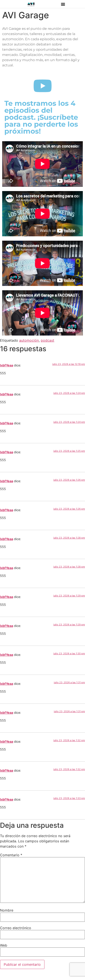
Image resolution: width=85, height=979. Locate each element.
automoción (29, 340)
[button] (63, 4)
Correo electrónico (15, 928)
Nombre (6, 910)
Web (3, 945)
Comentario (11, 855)
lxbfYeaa (6, 365)
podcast (47, 340)
